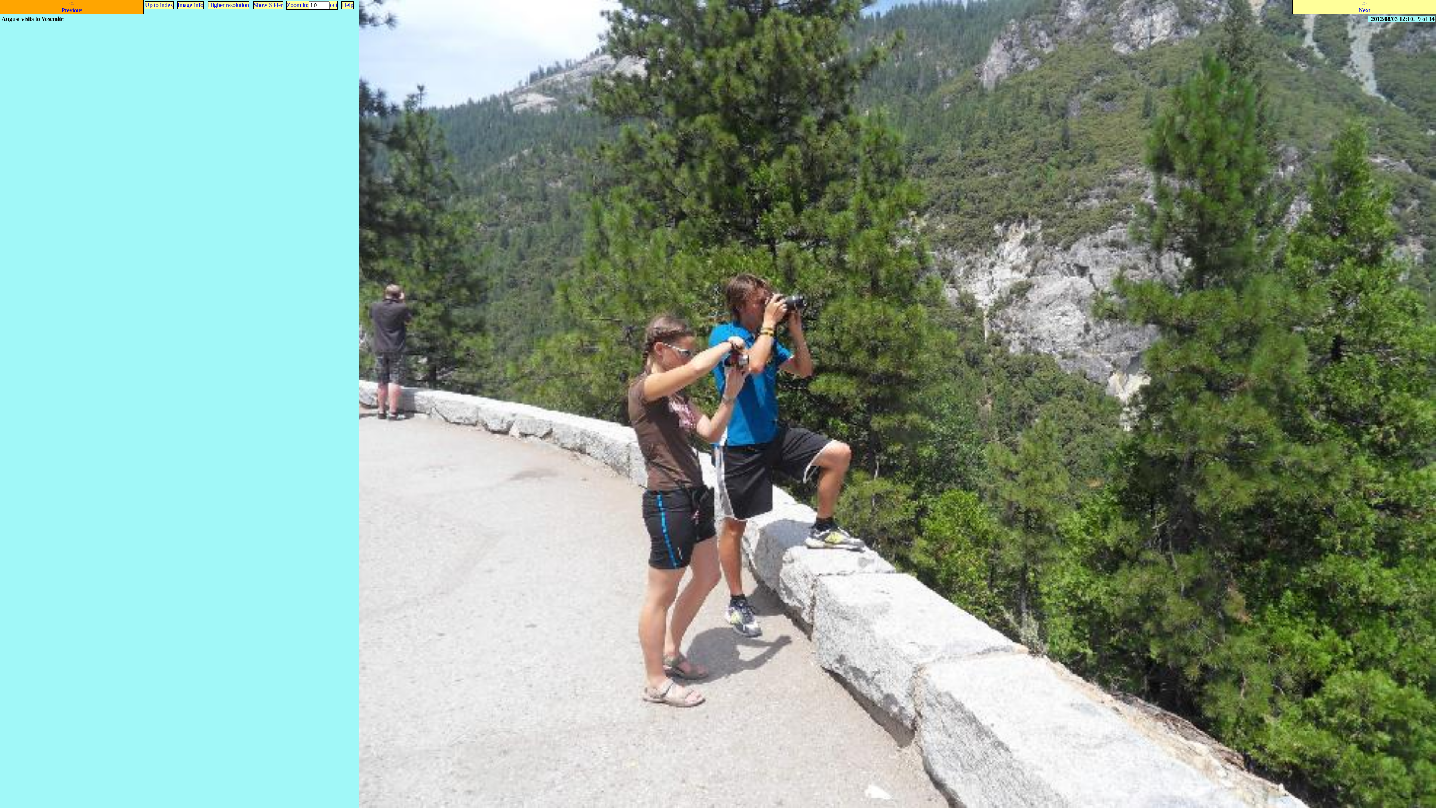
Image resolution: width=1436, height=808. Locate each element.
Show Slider (268, 5)
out (333, 5)
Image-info (190, 5)
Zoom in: (298, 5)
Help (347, 5)
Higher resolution (228, 5)
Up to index (159, 5)
